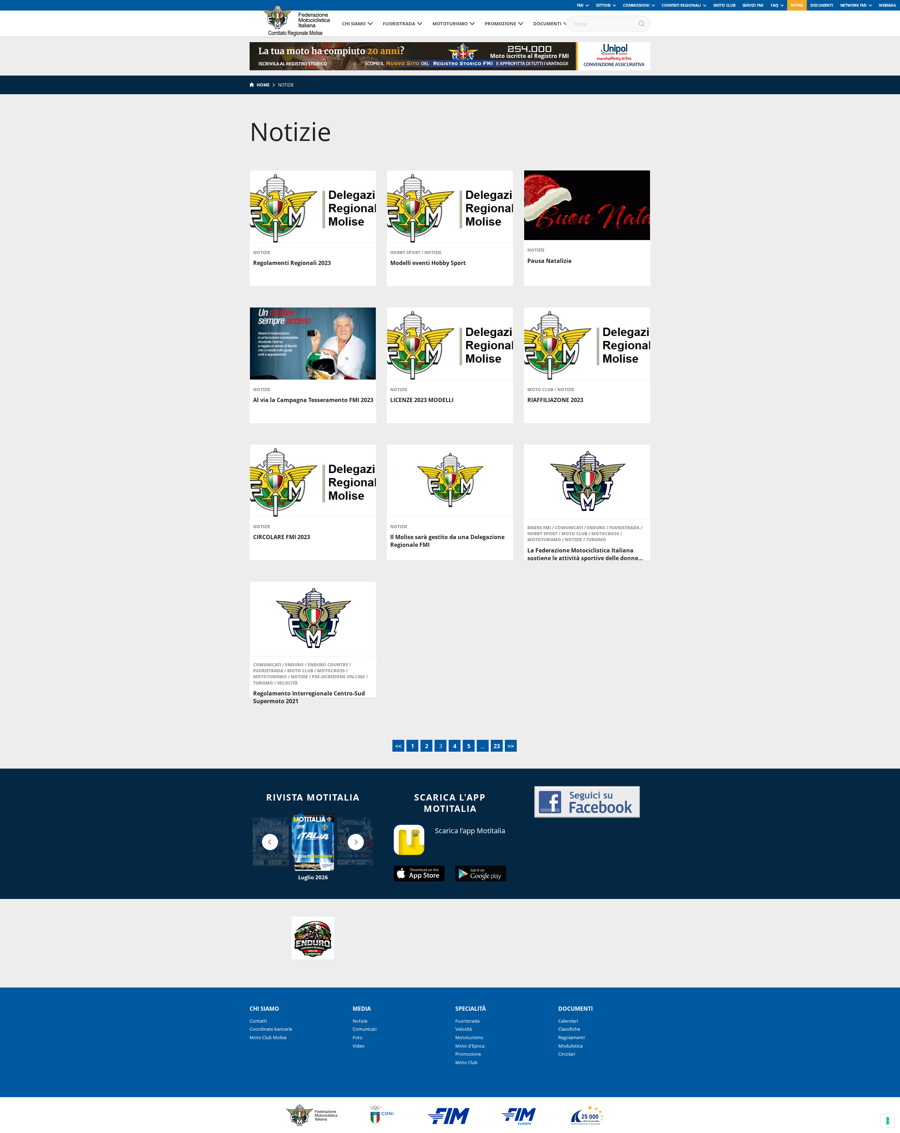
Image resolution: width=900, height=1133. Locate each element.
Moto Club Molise (268, 1037)
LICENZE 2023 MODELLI (422, 400)
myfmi (797, 5)
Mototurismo (450, 23)
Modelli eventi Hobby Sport (428, 263)
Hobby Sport (406, 252)
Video (359, 1046)
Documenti (821, 5)
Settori (603, 5)
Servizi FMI (753, 5)
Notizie (261, 252)
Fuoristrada (399, 23)
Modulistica (570, 1046)
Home (263, 85)
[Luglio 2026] (313, 842)
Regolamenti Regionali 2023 (292, 263)
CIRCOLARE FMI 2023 (281, 537)
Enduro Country (328, 665)
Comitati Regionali (681, 5)
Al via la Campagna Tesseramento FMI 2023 (313, 400)
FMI (580, 5)
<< (398, 746)
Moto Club (724, 5)
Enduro (596, 528)
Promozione (500, 23)
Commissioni (636, 5)
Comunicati (569, 528)
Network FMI (853, 5)
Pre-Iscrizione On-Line (339, 677)
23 (497, 746)
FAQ (774, 5)
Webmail (887, 5)
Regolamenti (571, 1037)
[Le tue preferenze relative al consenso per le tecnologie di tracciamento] (887, 1120)
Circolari (566, 1054)
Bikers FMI (539, 528)
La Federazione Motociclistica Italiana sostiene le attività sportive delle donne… (585, 554)
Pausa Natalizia (549, 261)
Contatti (258, 1021)
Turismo (596, 540)
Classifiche (569, 1029)
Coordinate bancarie (271, 1029)
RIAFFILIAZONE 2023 (555, 400)
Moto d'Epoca (469, 1046)
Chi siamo (354, 23)
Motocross (605, 534)
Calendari (568, 1021)
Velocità (287, 683)
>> (511, 746)
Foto (357, 1037)
